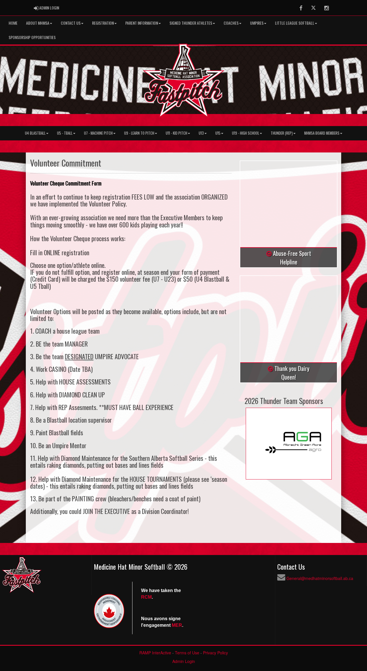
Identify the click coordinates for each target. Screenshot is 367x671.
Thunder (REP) (282, 133)
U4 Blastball (35, 133)
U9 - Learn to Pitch (139, 133)
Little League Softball (294, 23)
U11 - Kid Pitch (176, 133)
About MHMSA (37, 23)
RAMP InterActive (155, 652)
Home (13, 23)
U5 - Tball (65, 133)
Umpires (256, 23)
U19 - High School (245, 133)
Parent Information (141, 23)
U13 (201, 133)
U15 (217, 133)
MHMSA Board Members (321, 133)
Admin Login (183, 661)
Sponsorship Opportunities (32, 37)
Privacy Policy (215, 652)
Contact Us (71, 23)
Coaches (231, 23)
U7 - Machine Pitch (98, 133)
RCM (146, 597)
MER (177, 625)
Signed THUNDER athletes (190, 23)
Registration (103, 23)
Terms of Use (187, 652)
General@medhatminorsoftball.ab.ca (319, 578)
